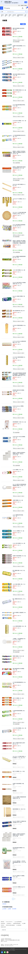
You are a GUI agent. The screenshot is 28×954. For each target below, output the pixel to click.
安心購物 (23, 923)
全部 (2, 11)
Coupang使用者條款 (17, 921)
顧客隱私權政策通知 (16, 923)
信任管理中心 (9, 923)
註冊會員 (22, 5)
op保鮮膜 (9, 908)
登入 (19, 5)
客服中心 (25, 5)
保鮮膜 (25, 15)
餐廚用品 (10, 15)
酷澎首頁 (2, 15)
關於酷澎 (2, 921)
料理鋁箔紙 (4, 903)
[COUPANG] (5, 936)
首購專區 (6, 15)
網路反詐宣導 (3, 926)
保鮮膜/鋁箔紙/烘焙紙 (20, 15)
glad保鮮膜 (4, 908)
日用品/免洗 (14, 15)
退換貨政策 (3, 923)
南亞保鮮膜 (14, 908)
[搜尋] (25, 11)
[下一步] (17, 899)
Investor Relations (9, 921)
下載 (26, 2)
